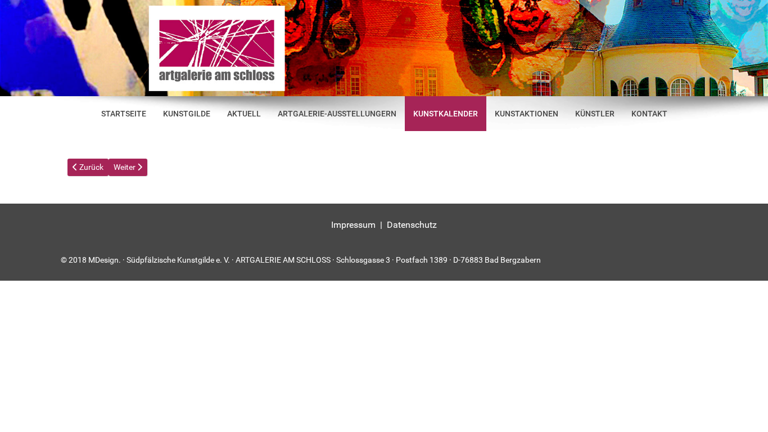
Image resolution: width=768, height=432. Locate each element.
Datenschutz (412, 224)
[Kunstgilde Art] (384, 48)
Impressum (353, 224)
